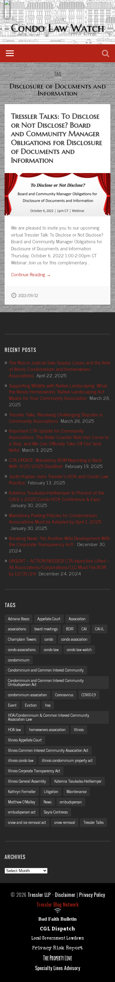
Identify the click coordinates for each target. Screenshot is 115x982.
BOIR (69, 628)
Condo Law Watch (57, 28)
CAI (84, 628)
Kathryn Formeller (22, 791)
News (48, 802)
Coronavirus (64, 694)
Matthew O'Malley (21, 802)
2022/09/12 (28, 295)
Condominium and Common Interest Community (46, 670)
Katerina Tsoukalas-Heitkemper (78, 781)
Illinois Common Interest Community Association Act (48, 750)
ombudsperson (71, 802)
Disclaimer (65, 894)
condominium (18, 660)
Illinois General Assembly (27, 781)
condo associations (22, 649)
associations (17, 628)
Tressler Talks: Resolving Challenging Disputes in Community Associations (56, 417)
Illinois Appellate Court (25, 740)
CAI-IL (99, 628)
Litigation (51, 791)
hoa (48, 705)
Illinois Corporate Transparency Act (34, 770)
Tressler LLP (39, 894)
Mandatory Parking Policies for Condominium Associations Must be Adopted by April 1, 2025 (55, 518)
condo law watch (79, 649)
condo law (51, 649)
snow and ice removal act (27, 822)
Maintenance (76, 791)
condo (48, 639)
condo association (74, 639)
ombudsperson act (22, 812)
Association (77, 618)
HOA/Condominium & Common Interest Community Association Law (48, 717)
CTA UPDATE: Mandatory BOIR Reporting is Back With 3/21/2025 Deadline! (55, 463)
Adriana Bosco (18, 618)
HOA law (14, 729)
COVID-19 (89, 694)
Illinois (79, 729)
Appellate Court (48, 618)
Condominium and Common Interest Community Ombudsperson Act (46, 682)
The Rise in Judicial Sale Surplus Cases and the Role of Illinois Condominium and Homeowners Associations (59, 368)
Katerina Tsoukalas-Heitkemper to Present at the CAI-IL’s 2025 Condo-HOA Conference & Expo (57, 495)
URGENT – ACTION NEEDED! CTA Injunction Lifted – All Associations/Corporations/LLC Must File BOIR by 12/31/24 (59, 566)
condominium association (27, 694)
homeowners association (47, 729)
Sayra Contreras (56, 812)
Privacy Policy (92, 894)
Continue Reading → (31, 274)
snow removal (64, 822)
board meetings (46, 628)
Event (12, 705)
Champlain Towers (22, 639)
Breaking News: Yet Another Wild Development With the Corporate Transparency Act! (59, 541)
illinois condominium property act (67, 760)
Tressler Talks (93, 822)
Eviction (31, 705)
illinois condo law (20, 760)
